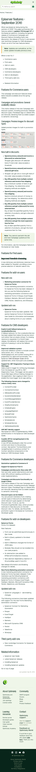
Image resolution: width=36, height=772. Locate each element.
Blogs (21, 699)
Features (9, 12)
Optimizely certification (6, 697)
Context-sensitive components (12, 451)
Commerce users (11, 59)
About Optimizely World (18, 759)
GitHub (5, 726)
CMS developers (10, 69)
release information (11, 564)
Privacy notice (18, 761)
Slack (21, 701)
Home (2, 12)
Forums (22, 697)
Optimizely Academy (9, 728)
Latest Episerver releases (13, 659)
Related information (12, 83)
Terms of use (18, 763)
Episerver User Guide (11, 247)
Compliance (18, 767)
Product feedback (25, 703)
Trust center (18, 765)
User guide (6, 722)
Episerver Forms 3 (11, 296)
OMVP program (24, 695)
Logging (19, 376)
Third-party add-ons (12, 78)
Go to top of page (7, 668)
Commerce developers (13, 72)
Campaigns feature (25, 245)
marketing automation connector (21, 286)
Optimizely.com (7, 695)
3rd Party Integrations (18, 768)
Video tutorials (7, 724)
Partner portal (7, 717)
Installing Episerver (11, 662)
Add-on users (9, 65)
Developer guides (8, 720)
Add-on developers (11, 75)
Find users (8, 62)
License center (7, 702)
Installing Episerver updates (14, 665)
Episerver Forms (16, 314)
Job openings (7, 700)
